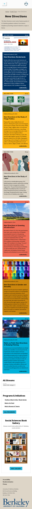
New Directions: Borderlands (15, 57)
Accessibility (6, 479)
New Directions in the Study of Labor (15, 177)
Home (7, 11)
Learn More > (23, 87)
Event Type (13, 11)
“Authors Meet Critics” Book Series (16, 400)
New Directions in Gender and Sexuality (15, 285)
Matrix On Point (9, 403)
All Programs (9, 412)
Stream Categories (5, 383)
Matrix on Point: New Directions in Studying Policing (15, 344)
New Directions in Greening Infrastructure (14, 226)
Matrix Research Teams (12, 406)
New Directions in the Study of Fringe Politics (15, 118)
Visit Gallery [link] (16, 468)
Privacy (5, 484)
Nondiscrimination (8, 482)
